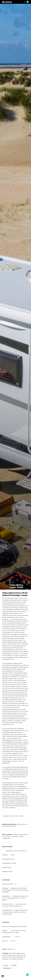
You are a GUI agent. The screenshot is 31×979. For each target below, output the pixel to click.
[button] (2, 976)
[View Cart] (27, 2)
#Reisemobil (7, 968)
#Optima (13, 965)
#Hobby (6, 965)
